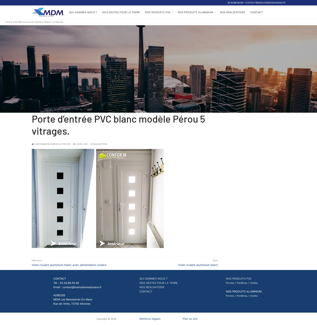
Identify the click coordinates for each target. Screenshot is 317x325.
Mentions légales (150, 318)
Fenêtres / (243, 283)
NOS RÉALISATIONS (152, 287)
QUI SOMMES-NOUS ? (153, 278)
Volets (254, 283)
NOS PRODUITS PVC (239, 278)
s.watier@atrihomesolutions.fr (52, 144)
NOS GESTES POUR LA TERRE (159, 283)
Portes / (231, 283)
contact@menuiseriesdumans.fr (265, 2)
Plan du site (190, 318)
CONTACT (146, 291)
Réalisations (100, 144)
